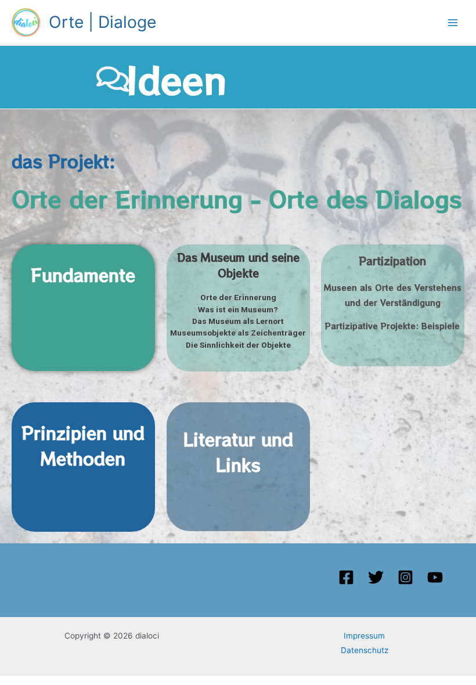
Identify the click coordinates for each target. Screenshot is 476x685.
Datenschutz (364, 650)
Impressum (364, 635)
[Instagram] (405, 577)
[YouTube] (435, 577)
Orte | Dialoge (102, 22)
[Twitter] (376, 577)
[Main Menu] (453, 22)
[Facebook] (346, 577)
